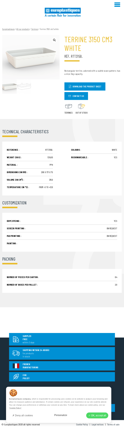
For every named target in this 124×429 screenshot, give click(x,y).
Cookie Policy (82, 424)
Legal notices (98, 424)
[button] (54, 40)
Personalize (60, 415)
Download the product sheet (87, 86)
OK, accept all (98, 415)
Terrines (34, 29)
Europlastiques (8, 29)
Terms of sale (113, 424)
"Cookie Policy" (15, 408)
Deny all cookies (23, 415)
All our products (22, 29)
